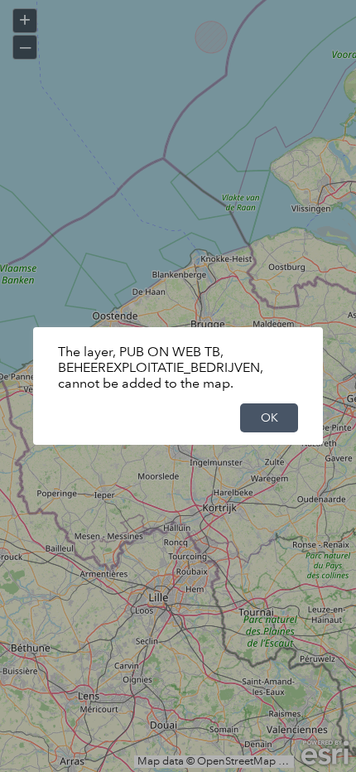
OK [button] (269, 417)
